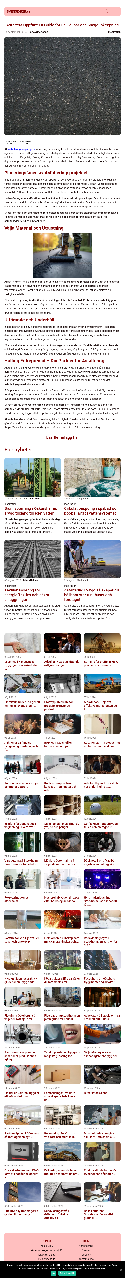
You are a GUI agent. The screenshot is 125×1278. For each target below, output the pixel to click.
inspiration (114, 32)
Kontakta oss (86, 1259)
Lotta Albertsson (38, 32)
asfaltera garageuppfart (22, 149)
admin (86, 498)
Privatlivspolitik (67, 1273)
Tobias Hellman (31, 580)
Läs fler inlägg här (62, 437)
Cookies (86, 1254)
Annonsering (86, 1245)
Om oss (86, 1250)
